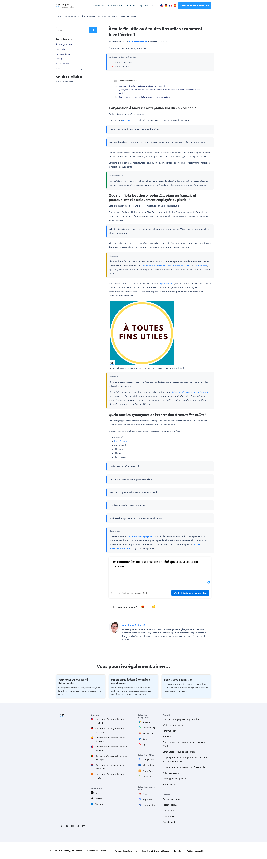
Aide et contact (169, 784)
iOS (97, 792)
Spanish (175, 5)
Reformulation (115, 5)
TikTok (78, 826)
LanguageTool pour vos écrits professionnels (184, 767)
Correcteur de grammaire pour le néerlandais (110, 767)
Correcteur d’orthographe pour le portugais (111, 757)
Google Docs (148, 759)
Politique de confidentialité (126, 851)
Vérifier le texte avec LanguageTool (190, 593)
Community (168, 810)
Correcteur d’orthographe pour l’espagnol (110, 739)
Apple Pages (148, 770)
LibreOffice (148, 776)
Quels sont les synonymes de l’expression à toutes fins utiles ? (144, 97)
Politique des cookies (195, 851)
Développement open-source (176, 778)
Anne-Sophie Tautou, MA (138, 41)
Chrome (146, 721)
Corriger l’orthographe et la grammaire (181, 719)
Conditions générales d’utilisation (155, 851)
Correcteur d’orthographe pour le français (111, 748)
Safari (145, 738)
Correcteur (98, 5)
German (166, 5)
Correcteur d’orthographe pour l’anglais (110, 721)
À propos (144, 5)
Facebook (67, 826)
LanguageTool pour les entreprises (179, 751)
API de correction (171, 772)
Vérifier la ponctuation (173, 725)
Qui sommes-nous (171, 799)
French (170, 5)
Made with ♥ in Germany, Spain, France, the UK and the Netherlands (78, 850)
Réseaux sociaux (170, 804)
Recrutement (169, 821)
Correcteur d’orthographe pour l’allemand (110, 730)
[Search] (93, 30)
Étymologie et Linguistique (67, 44)
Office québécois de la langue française (190, 392)
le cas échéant (120, 441)
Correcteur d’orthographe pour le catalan (111, 776)
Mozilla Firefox (149, 733)
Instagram (72, 826)
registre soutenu (166, 283)
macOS (98, 798)
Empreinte (178, 851)
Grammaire (60, 49)
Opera (146, 744)
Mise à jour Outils (63, 54)
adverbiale (127, 120)
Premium (130, 5)
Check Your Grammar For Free (194, 5)
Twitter (61, 826)
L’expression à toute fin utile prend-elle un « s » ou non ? (142, 86)
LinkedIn (83, 826)
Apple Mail (147, 799)
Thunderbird (149, 805)
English (161, 5)
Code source (168, 816)
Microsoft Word (150, 765)
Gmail (145, 793)
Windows (99, 804)
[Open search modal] (153, 5)
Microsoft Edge (150, 727)
